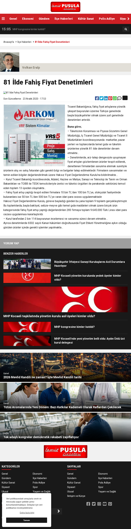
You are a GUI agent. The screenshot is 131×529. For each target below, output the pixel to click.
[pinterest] (110, 99)
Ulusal (5, 491)
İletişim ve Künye (76, 496)
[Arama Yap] (126, 29)
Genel (13, 18)
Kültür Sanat (86, 18)
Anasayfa (8, 42)
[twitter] (101, 99)
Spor (35, 487)
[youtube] (104, 504)
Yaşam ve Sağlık (41, 491)
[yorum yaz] (119, 99)
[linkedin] (106, 99)
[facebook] (97, 99)
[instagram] (99, 504)
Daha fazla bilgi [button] (27, 513)
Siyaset (6, 487)
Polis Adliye (107, 18)
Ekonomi (28, 18)
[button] (128, 19)
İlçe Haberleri (64, 18)
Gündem (44, 18)
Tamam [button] (26, 520)
